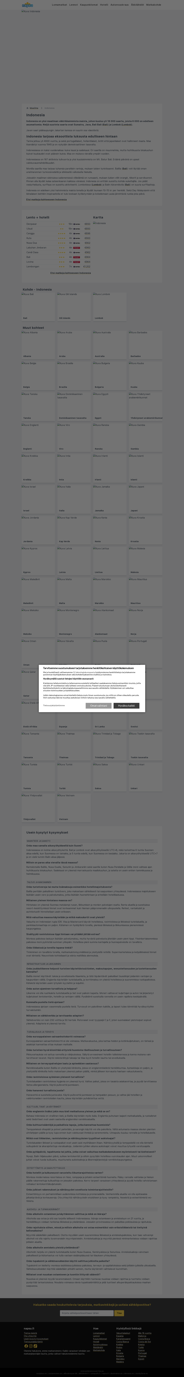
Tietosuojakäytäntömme (54, 705)
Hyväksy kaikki (126, 705)
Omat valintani (98, 705)
